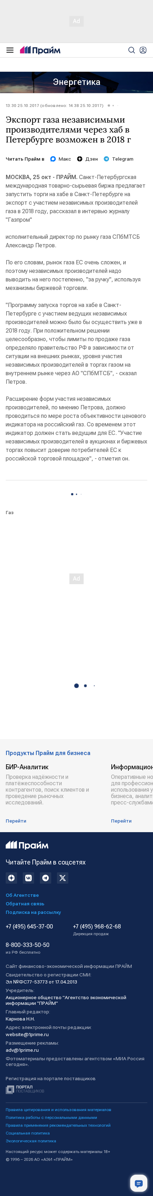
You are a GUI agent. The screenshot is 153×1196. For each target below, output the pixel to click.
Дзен (91, 159)
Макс (65, 159)
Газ (10, 512)
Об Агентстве (22, 895)
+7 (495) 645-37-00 (29, 926)
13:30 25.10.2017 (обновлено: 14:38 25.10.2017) (55, 105)
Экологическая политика (31, 1140)
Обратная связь (25, 903)
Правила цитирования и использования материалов (58, 1109)
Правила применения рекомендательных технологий (58, 1125)
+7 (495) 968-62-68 (97, 929)
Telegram (122, 159)
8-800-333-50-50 (27, 948)
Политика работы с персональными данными (51, 1117)
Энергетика (76, 82)
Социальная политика (28, 1133)
